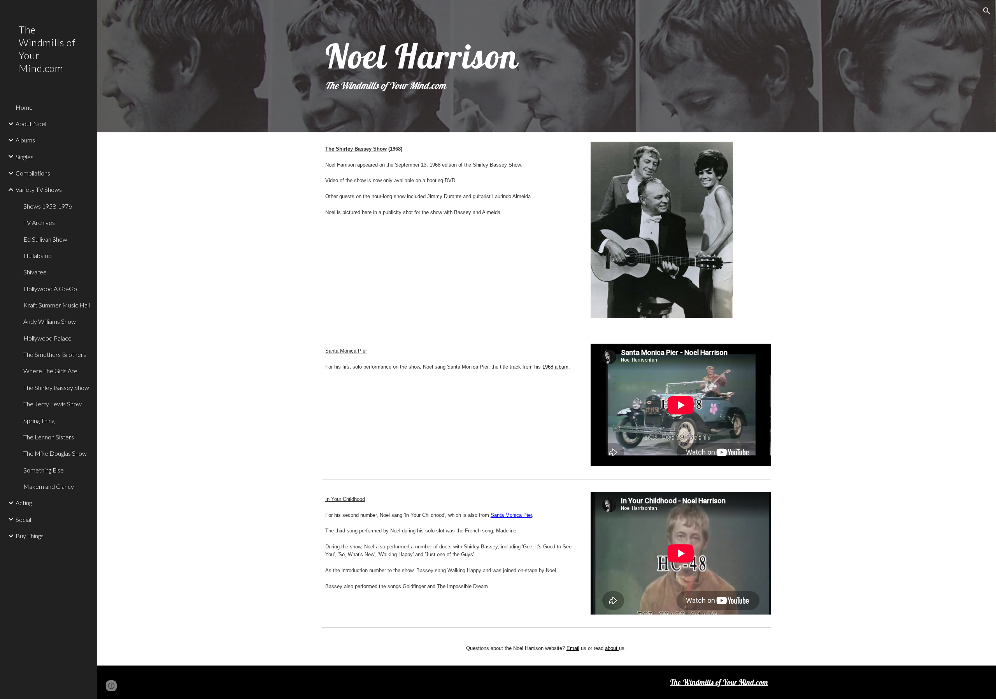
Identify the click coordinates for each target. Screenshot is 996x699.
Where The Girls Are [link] (50, 370)
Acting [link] (24, 502)
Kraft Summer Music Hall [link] (56, 305)
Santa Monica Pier (511, 515)
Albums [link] (25, 140)
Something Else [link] (43, 470)
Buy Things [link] (30, 535)
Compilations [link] (33, 173)
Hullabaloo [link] (37, 255)
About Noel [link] (31, 123)
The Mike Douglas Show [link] (55, 453)
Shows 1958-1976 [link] (47, 206)
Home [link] (24, 107)
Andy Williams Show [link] (49, 321)
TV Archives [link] (39, 222)
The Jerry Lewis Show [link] (52, 403)
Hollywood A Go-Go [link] (50, 288)
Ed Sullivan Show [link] (45, 239)
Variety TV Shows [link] (39, 189)
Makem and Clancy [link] (48, 486)
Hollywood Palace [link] (47, 338)
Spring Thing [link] (38, 420)
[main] (546, 66)
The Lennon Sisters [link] (48, 437)
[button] (986, 11)
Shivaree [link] (35, 272)
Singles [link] (24, 156)
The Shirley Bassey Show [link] (56, 387)
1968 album (555, 367)
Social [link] (23, 519)
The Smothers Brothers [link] (54, 354)
